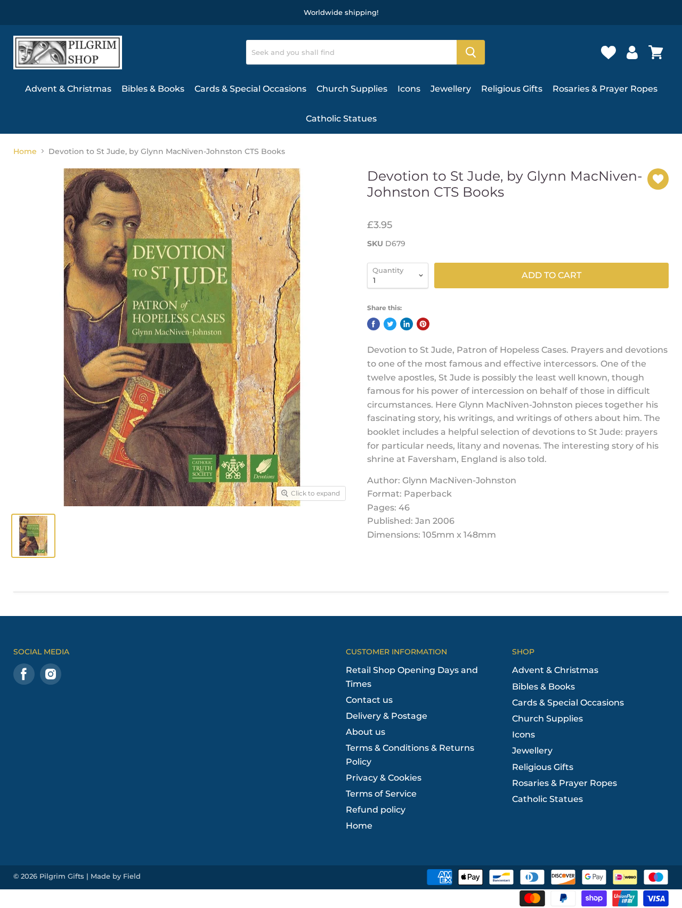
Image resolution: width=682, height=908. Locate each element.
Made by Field (116, 876)
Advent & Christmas (68, 89)
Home (25, 151)
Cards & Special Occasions (250, 89)
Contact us (369, 700)
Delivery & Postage (386, 716)
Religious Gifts (511, 89)
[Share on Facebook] (373, 324)
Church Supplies (351, 89)
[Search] (471, 52)
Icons (408, 89)
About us (365, 732)
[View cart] (656, 52)
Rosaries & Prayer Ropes (605, 89)
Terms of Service (381, 794)
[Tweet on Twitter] (390, 324)
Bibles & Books (152, 89)
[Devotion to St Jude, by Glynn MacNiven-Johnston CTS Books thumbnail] (33, 536)
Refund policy (375, 810)
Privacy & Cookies (383, 778)
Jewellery (451, 89)
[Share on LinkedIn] (406, 324)
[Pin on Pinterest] (423, 324)
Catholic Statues (341, 119)
